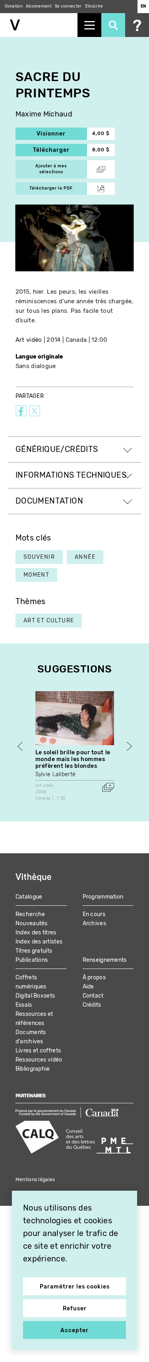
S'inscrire (94, 6)
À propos (94, 977)
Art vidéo (28, 339)
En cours (94, 914)
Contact (93, 995)
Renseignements (105, 960)
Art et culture (48, 620)
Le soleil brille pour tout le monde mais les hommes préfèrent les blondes (72, 759)
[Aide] (137, 25)
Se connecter (68, 6)
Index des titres (35, 932)
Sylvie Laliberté (55, 774)
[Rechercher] (113, 25)
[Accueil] (38, 25)
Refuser (75, 1308)
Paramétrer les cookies (75, 1286)
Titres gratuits (33, 950)
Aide (88, 986)
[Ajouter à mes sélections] (108, 787)
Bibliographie (32, 1069)
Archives (94, 923)
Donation (14, 6)
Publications (31, 960)
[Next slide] (129, 746)
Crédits (92, 1005)
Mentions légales (35, 1179)
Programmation (103, 896)
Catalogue (29, 896)
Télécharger (60, 150)
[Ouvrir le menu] (89, 25)
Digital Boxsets (35, 995)
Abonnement (39, 6)
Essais (23, 1005)
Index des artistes (38, 941)
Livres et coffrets (38, 1050)
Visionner (62, 133)
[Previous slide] (20, 746)
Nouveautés (31, 923)
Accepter (74, 1330)
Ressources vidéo (38, 1059)
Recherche (30, 914)
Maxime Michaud (43, 114)
